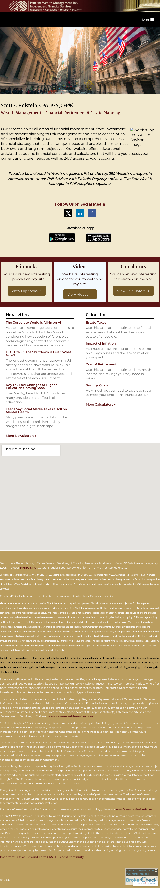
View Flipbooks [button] (25, 291)
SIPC (33, 567)
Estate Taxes (96, 322)
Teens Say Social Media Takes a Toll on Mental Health (36, 410)
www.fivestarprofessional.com (134, 809)
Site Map (6, 880)
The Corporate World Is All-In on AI (33, 322)
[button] (147, 19)
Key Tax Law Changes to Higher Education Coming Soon (31, 386)
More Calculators (101, 404)
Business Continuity (69, 857)
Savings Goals (97, 385)
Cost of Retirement (101, 364)
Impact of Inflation (101, 343)
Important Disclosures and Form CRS (26, 857)
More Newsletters (21, 436)
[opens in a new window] (68, 217)
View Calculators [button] (131, 291)
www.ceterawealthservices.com (70, 716)
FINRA (24, 567)
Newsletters (17, 314)
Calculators (96, 314)
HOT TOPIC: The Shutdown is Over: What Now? (38, 353)
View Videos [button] (78, 294)
